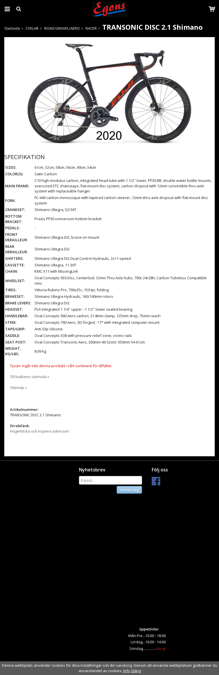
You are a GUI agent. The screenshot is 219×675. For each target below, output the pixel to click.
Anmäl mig (129, 489)
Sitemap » (18, 387)
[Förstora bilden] (109, 92)
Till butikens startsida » (29, 376)
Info (126, 670)
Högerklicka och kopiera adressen (39, 431)
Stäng (136, 670)
